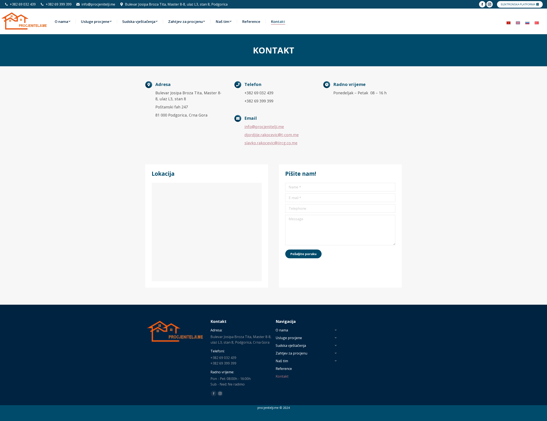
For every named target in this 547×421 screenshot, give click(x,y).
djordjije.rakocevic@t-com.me (271, 134)
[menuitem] (62, 21)
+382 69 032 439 (23, 4)
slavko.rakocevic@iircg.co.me (270, 142)
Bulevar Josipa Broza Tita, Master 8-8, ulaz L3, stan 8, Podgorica (176, 4)
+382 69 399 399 (59, 4)
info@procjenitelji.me (98, 4)
